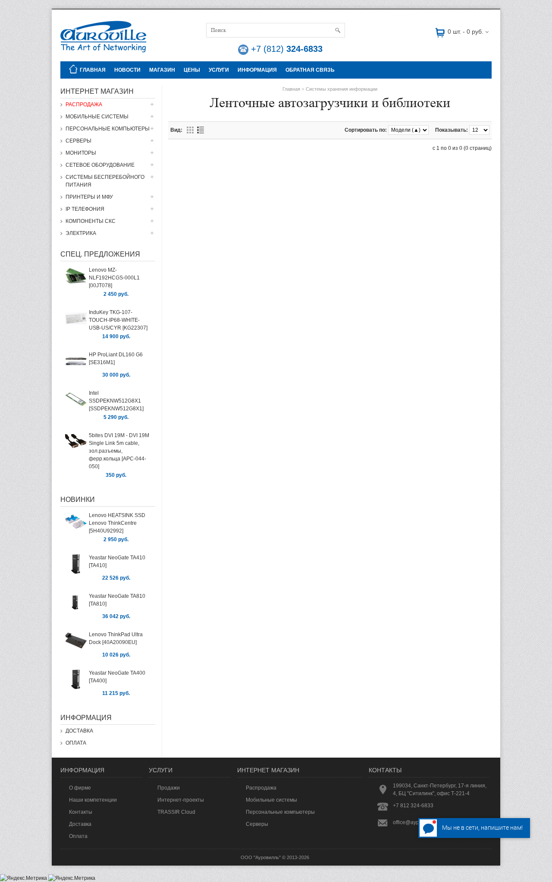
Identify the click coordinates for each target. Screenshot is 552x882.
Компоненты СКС (91, 221)
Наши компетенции (93, 800)
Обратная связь (310, 70)
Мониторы (81, 153)
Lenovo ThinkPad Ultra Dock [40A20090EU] (116, 638)
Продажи (168, 788)
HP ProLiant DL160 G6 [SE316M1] (116, 358)
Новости (127, 70)
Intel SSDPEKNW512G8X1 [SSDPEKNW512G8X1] (116, 401)
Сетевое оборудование (100, 165)
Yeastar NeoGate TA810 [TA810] (117, 600)
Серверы (78, 141)
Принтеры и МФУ (89, 197)
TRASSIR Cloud (176, 812)
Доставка (79, 731)
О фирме (80, 788)
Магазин (162, 70)
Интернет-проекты (180, 800)
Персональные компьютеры (108, 129)
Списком (200, 130)
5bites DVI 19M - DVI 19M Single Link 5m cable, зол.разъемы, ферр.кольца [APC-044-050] (119, 451)
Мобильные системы (97, 117)
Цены (192, 70)
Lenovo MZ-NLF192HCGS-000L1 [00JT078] (114, 278)
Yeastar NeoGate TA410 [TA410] (117, 561)
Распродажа (84, 105)
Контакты (80, 812)
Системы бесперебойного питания (105, 181)
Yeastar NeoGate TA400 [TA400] (117, 677)
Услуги (219, 70)
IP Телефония (85, 209)
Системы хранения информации (341, 89)
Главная (93, 70)
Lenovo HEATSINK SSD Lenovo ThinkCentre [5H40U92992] (117, 523)
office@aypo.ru (410, 822)
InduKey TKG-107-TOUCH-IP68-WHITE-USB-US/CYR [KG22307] (118, 320)
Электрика (81, 233)
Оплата (76, 743)
